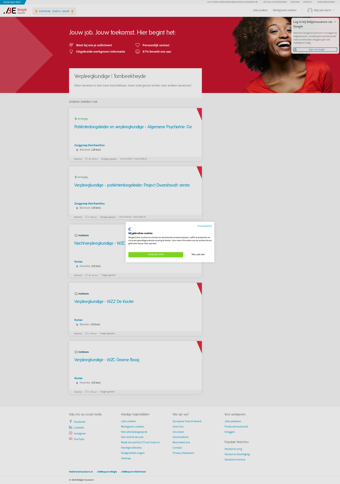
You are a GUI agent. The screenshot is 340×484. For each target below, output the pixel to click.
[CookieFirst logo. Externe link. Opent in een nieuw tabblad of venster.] (129, 229)
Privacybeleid (204, 226)
